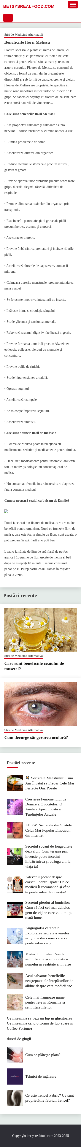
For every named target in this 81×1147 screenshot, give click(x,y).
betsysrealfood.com (28, 6)
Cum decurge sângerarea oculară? (36, 737)
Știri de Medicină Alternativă (23, 34)
